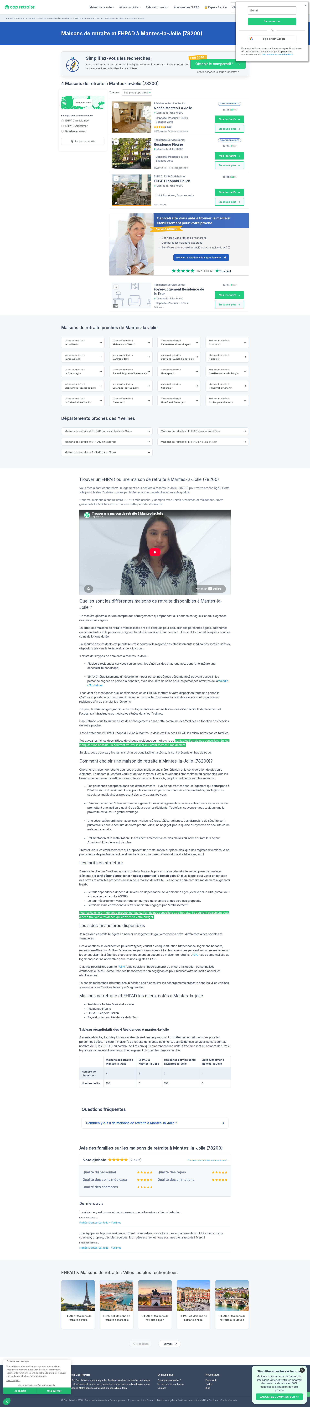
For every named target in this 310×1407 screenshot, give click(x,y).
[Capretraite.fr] (20, 7)
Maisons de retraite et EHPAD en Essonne (90, 441)
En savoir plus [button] (228, 128)
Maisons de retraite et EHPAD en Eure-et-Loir (189, 441)
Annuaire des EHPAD (186, 7)
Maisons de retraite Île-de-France (55, 18)
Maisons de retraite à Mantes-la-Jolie (125, 18)
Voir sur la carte (83, 102)
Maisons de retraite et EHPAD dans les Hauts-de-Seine (98, 431)
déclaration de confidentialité (277, 54)
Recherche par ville (85, 141)
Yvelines (116, 1222)
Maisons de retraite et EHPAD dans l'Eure (90, 452)
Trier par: (114, 92)
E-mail (254, 10)
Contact (161, 1388)
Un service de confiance (170, 1384)
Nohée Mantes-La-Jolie (93, 1222)
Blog (208, 1388)
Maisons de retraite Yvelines (89, 18)
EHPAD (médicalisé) (77, 120)
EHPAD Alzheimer (76, 126)
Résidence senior (75, 131)
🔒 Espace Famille (215, 7)
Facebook (211, 1380)
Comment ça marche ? (169, 1380)
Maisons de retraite (25, 18)
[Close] (302, 1370)
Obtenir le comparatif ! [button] (211, 62)
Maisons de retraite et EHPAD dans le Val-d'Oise (190, 431)
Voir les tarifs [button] (228, 119)
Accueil (9, 18)
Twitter (209, 1384)
